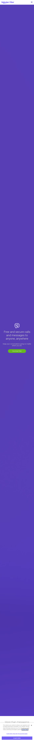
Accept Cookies (17, 738)
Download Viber (17, 351)
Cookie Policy (25, 729)
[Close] (31, 725)
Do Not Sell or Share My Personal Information (17, 733)
